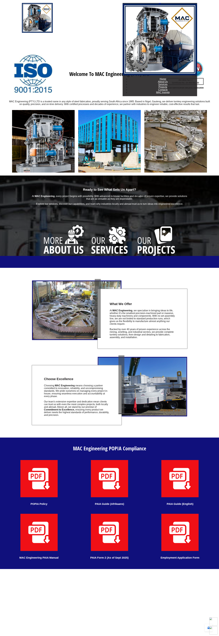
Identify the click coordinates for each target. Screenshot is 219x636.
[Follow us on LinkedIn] (213, 630)
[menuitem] (163, 79)
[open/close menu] (160, 3)
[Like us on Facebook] (213, 621)
